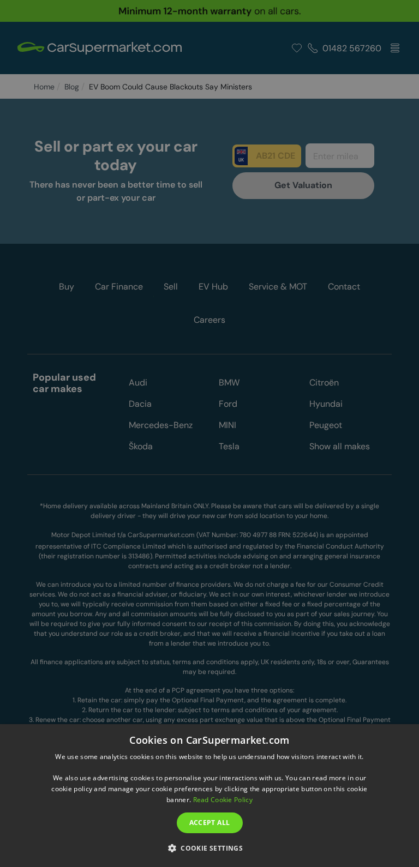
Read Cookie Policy (223, 799)
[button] (209, 847)
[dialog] (209, 795)
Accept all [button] (209, 822)
